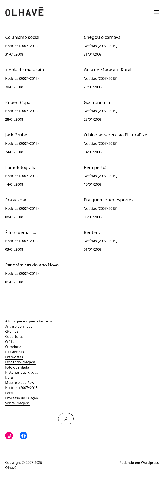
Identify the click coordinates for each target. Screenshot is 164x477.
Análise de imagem (20, 326)
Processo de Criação (21, 398)
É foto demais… (17, 229)
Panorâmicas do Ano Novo (26, 261)
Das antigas (14, 352)
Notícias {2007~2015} (22, 387)
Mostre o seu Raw (19, 382)
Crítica (10, 341)
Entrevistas (14, 357)
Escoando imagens (20, 362)
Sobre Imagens (17, 403)
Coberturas (14, 336)
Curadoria (13, 346)
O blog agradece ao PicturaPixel (109, 131)
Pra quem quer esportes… (105, 196)
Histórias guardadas (21, 372)
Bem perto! (93, 164)
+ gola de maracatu (20, 66)
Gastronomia (94, 99)
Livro (9, 377)
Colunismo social (18, 33)
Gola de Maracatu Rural (103, 66)
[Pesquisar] (66, 418)
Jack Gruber (14, 131)
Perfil (9, 392)
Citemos (11, 331)
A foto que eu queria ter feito (28, 321)
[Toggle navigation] (156, 12)
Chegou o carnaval (99, 33)
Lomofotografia (18, 164)
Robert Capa (15, 99)
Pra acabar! (14, 196)
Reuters (90, 229)
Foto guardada (17, 367)
